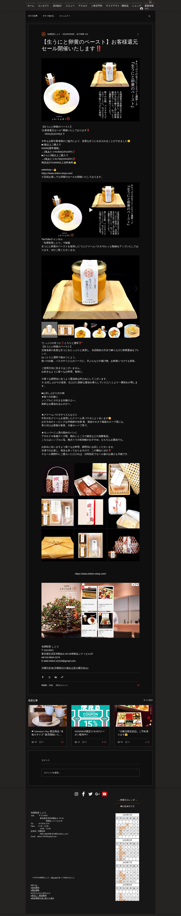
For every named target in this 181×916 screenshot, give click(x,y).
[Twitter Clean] (90, 794)
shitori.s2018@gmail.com (47, 836)
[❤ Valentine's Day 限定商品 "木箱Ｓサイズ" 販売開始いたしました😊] (47, 716)
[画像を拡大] (90, 288)
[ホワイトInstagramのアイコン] (76, 794)
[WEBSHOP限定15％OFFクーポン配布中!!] (90, 716)
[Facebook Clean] (83, 794)
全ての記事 (32, 16)
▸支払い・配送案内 (39, 895)
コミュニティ (64, 16)
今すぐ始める (48, 16)
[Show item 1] (49, 330)
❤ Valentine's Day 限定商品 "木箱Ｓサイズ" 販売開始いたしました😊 (47, 733)
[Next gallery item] (136, 288)
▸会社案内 (35, 887)
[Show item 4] (99, 330)
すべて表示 (148, 700)
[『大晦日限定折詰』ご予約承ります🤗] (133, 716)
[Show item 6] (132, 330)
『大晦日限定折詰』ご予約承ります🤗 (133, 733)
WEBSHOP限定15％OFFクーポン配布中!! (90, 733)
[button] (150, 1)
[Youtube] (104, 794)
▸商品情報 (35, 890)
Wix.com (54, 878)
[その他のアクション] (138, 34)
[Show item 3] (82, 330)
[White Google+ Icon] (97, 794)
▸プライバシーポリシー (40, 893)
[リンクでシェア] (62, 677)
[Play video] (90, 210)
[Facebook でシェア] (42, 677)
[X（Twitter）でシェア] (49, 677)
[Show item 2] (66, 330)
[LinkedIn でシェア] (55, 677)
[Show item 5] (116, 330)
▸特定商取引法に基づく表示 (42, 898)
